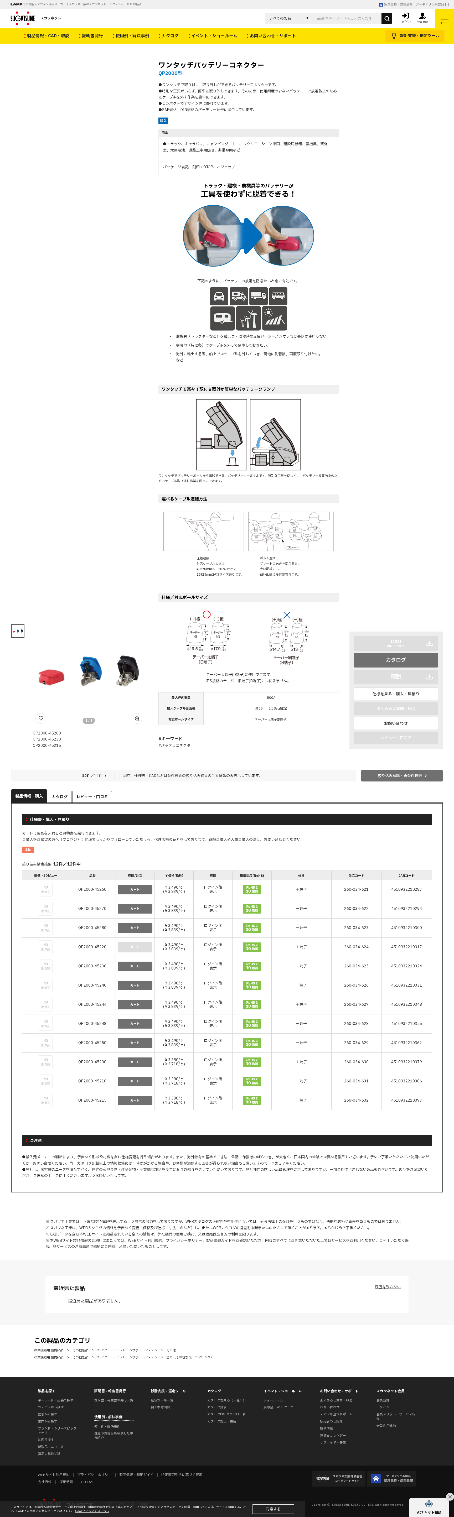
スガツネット (50, 18)
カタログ (396, 660)
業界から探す (47, 1421)
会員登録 (382, 1400)
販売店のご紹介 (331, 1421)
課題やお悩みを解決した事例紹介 (113, 1435)
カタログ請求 (217, 1407)
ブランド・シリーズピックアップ (57, 1430)
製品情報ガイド (219, 1240)
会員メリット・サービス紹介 (395, 1416)
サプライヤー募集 (333, 1442)
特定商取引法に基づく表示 (181, 1475)
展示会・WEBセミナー (280, 1407)
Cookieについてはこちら (92, 1511)
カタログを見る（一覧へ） (226, 1400)
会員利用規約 (386, 1426)
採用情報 (66, 1482)
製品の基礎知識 (49, 1454)
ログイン (382, 1407)
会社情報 (44, 1482)
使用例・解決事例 (107, 1426)
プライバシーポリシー (184, 1240)
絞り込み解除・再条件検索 (400, 776)
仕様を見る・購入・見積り (396, 694)
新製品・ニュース (51, 1447)
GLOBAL (87, 1482)
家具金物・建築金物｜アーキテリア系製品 (414, 4)
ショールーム (273, 1400)
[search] (386, 18)
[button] (429, 1507)
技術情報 (326, 1428)
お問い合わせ (396, 723)
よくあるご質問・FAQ (336, 1400)
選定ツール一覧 (162, 1400)
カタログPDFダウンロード (226, 1414)
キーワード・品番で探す (56, 1400)
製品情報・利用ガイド (136, 1475)
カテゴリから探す (51, 1407)
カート (135, 889)
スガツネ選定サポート (336, 1414)
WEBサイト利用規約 (145, 1240)
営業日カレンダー (333, 1435)
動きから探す (47, 1414)
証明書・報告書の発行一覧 (113, 1400)
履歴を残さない (388, 1287)
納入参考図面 (160, 1407)
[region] (227, 991)
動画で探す (46, 1439)
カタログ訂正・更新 (221, 1421)
